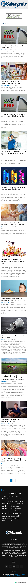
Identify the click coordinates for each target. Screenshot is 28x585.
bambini (5, 499)
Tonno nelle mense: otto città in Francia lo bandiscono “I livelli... (12, 82)
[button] (2, 11)
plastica (17, 513)
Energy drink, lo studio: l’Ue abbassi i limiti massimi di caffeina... (13, 188)
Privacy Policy (17, 574)
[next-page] (16, 480)
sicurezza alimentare (11, 518)
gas (3, 506)
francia (22, 503)
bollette (21, 499)
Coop (16, 501)
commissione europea (10, 501)
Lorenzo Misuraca (5, 49)
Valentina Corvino (5, 463)
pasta (19, 510)
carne (3, 501)
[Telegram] (14, 566)
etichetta (14, 503)
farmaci (18, 503)
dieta (3, 503)
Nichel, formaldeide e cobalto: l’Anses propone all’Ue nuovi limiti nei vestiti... (13, 460)
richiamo (4, 516)
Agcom (3, 494)
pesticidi (6, 513)
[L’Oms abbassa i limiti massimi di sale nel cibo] (14, 325)
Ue (14, 520)
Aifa (7, 494)
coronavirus (22, 501)
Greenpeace (16, 506)
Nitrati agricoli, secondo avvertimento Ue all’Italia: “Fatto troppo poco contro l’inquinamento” (13, 377)
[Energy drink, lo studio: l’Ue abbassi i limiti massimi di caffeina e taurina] (14, 176)
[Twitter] (17, 566)
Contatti (14, 571)
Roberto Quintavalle (5, 85)
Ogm (16, 510)
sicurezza (4, 518)
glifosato (8, 506)
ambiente (9, 496)
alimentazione (15, 493)
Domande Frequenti (16, 575)
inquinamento (6, 508)
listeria (12, 508)
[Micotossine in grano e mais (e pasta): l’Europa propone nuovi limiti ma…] (14, 288)
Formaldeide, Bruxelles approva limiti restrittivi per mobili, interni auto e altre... (13, 153)
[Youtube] (21, 566)
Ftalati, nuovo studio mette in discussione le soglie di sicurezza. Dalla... (12, 261)
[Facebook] (6, 566)
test (9, 520)
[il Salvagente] (14, 4)
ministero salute (18, 508)
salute (19, 516)
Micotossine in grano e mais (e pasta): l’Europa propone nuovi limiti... (13, 299)
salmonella (13, 516)
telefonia (4, 520)
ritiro (9, 516)
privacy (21, 513)
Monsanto (11, 510)
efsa (10, 503)
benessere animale (13, 499)
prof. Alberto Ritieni (5, 302)
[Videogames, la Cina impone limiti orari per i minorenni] (14, 409)
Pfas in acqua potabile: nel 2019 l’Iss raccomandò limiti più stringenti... (13, 115)
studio (18, 518)
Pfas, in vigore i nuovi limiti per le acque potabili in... (12, 47)
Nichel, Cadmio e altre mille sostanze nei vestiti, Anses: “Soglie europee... (13, 224)
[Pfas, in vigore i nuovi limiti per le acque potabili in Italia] (14, 35)
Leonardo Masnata (5, 226)
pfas (12, 513)
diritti (7, 503)
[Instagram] (10, 566)
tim (12, 520)
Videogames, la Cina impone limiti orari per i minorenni (12, 420)
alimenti (4, 496)
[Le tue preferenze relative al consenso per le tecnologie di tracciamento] (20, 582)
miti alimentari (5, 510)
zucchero (18, 520)
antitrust (15, 496)
